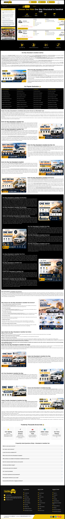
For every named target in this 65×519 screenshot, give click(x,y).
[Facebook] (51, 517)
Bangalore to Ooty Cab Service (6, 104)
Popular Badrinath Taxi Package (52, 106)
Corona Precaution (42, 502)
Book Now (58, 28)
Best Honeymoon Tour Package (52, 104)
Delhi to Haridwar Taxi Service (21, 96)
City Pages (26, 504)
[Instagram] (58, 517)
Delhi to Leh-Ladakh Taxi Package (53, 98)
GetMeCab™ (13, 516)
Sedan (36, 15)
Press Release (41, 493)
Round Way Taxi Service (28, 510)
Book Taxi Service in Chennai (38, 96)
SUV (45, 15)
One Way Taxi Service (27, 508)
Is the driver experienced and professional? (11, 474)
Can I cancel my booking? (8, 471)
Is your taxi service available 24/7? (9, 452)
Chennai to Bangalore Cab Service (7, 106)
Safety (40, 508)
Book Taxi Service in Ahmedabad (38, 102)
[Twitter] (53, 517)
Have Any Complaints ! (57, 509)
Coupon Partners (41, 506)
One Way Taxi (26, 493)
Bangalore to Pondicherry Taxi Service (22, 106)
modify (34, 6)
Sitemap (55, 507)
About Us (55, 493)
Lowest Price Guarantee (57, 511)
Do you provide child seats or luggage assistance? (13, 480)
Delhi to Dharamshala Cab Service (6, 98)
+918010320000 (8, 495)
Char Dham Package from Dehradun (53, 100)
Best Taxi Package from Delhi (52, 96)
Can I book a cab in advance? (8, 449)
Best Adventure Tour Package (52, 102)
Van (54, 15)
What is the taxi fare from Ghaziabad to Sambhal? (12, 455)
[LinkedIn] (56, 517)
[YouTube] (60, 517)
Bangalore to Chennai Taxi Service (22, 102)
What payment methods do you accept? (10, 477)
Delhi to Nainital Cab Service (6, 100)
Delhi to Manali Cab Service (6, 96)
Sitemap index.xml (57, 505)
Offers (40, 504)
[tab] (27, 15)
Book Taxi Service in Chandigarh (38, 104)
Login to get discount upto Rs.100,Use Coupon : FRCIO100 (25, 37)
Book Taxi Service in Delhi (37, 100)
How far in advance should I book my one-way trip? (13, 461)
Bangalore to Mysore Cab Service (6, 102)
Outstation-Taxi (7, 5)
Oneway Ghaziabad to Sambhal (14, 5)
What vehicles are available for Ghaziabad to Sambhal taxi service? (16, 458)
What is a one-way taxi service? (9, 446)
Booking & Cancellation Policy (56, 503)
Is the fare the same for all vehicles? (10, 468)
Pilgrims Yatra (26, 506)
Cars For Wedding (27, 502)
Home (2, 5)
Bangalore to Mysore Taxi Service (21, 104)
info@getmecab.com (9, 499)
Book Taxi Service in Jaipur (37, 106)
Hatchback (27, 15)
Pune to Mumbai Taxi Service (21, 100)
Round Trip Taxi (41, 510)
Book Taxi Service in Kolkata (38, 98)
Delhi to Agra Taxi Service (20, 98)
